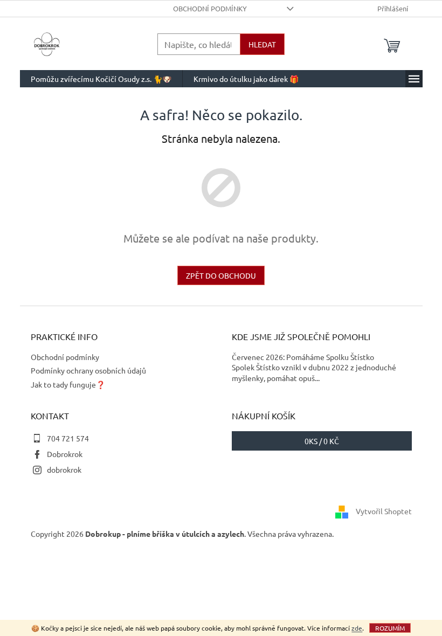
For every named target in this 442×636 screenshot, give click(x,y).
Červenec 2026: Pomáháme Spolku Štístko (303, 357)
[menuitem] (101, 78)
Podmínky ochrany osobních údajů (88, 370)
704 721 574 (68, 438)
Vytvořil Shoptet (384, 511)
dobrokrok (64, 469)
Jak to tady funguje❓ (68, 384)
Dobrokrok (64, 454)
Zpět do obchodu (221, 275)
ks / (322, 441)
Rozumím (390, 628)
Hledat (262, 44)
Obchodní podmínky (210, 8)
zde (356, 628)
